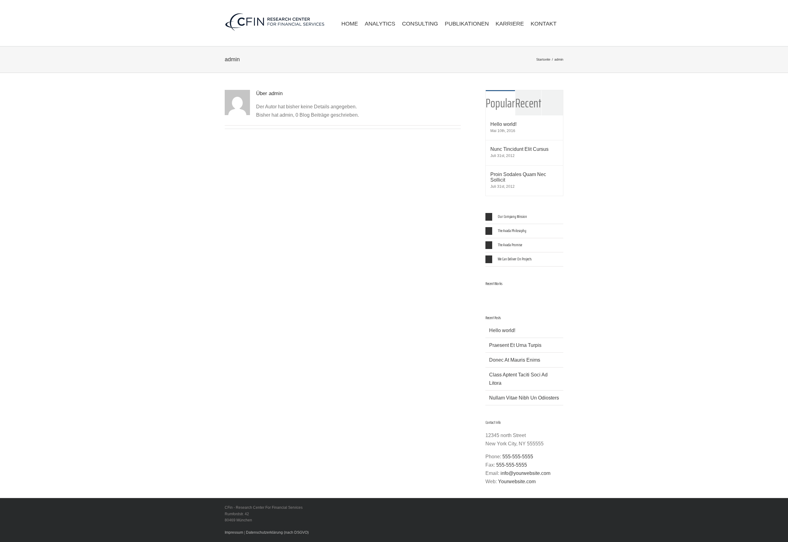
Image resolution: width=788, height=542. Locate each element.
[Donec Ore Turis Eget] (485, 297)
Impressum (234, 532)
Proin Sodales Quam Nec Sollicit (518, 177)
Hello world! (503, 124)
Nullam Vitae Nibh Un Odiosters (524, 397)
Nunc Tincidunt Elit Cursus (519, 149)
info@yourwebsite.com (525, 473)
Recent (528, 103)
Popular (500, 103)
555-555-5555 (517, 456)
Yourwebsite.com (517, 481)
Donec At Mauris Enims (514, 360)
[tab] (524, 217)
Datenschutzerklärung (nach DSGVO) (277, 532)
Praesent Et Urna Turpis (515, 345)
